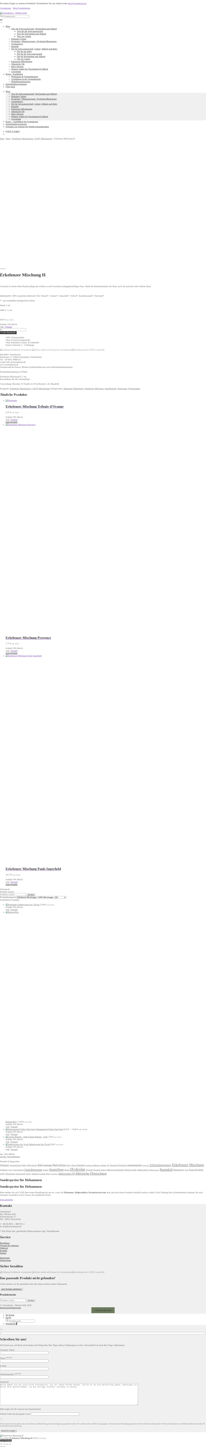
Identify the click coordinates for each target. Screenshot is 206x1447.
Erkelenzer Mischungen (21, 61)
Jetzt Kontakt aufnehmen (11, 1289)
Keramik (96, 1170)
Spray (28, 1174)
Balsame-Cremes (18, 39)
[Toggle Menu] (1, 22)
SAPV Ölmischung (7, 1174)
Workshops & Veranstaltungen (24, 76)
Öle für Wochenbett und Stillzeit (31, 56)
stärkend (35, 1174)
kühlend (103, 1170)
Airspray (4, 1165)
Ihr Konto (10, 1315)
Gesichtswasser (33, 1169)
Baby (24, 1165)
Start (2, 138)
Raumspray (179, 1170)
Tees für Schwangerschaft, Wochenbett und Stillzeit (34, 29)
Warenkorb (11, 1324)
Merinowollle (130, 1170)
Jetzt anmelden (6, 1200)
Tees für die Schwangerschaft (30, 31)
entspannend (134, 1165)
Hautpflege (56, 1169)
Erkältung (4, 1170)
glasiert (46, 1170)
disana (104, 1165)
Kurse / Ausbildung (14, 74)
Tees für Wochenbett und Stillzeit (31, 34)
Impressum (5, 1258)
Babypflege (59, 1165)
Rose (186, 1170)
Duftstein (123, 1165)
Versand (8, 327)
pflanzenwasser (154, 1170)
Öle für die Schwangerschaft (29, 54)
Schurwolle (21, 1174)
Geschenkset (18, 1170)
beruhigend (89, 1165)
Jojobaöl (89, 1170)
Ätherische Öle (18, 64)
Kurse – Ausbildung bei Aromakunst (22, 121)
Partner (3, 1253)
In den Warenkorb (8, 333)
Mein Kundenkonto (21, 8)
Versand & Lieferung (9, 1245)
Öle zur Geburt (23, 59)
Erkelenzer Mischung (94, 388)
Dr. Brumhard (112, 1165)
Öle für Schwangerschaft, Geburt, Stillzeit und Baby (34, 49)
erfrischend (145, 1165)
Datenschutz (5, 1260)
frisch (10, 1170)
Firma (6, 1358)
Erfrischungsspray (161, 1165)
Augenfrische (16, 1165)
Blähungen (96, 1165)
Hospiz (67, 1170)
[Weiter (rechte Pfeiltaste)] (4, 1446)
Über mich (10, 87)
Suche (8, 1317)
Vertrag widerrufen (103, 1310)
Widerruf (4, 1248)
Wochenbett (54, 1174)
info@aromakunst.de (77, 3)
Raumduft (166, 1169)
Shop (8, 26)
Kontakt (3, 1250)
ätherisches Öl (67, 1173)
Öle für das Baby (24, 51)
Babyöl (68, 1165)
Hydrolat (77, 1169)
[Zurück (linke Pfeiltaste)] (1, 1446)
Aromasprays (17, 44)
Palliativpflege (142, 1170)
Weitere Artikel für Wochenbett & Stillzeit (29, 69)
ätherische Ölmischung (73, 388)
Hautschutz (122, 388)
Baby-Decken (17, 66)
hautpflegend (110, 388)
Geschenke (16, 71)
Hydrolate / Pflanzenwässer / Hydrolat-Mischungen (34, 41)
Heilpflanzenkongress (20, 81)
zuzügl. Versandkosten (10, 1157)
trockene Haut (44, 1174)
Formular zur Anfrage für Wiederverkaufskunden (27, 126)
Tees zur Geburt (24, 36)
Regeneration (134, 388)
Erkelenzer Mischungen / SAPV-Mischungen (32, 138)
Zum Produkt (11, 422)
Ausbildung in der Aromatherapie (26, 79)
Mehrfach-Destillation (115, 1170)
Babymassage (45, 1165)
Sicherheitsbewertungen (16, 84)
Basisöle (15, 46)
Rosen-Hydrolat (196, 1170)
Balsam (74, 1165)
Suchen (31, 895)
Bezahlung (5, 1243)
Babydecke (32, 1165)
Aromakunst (5, 8)
